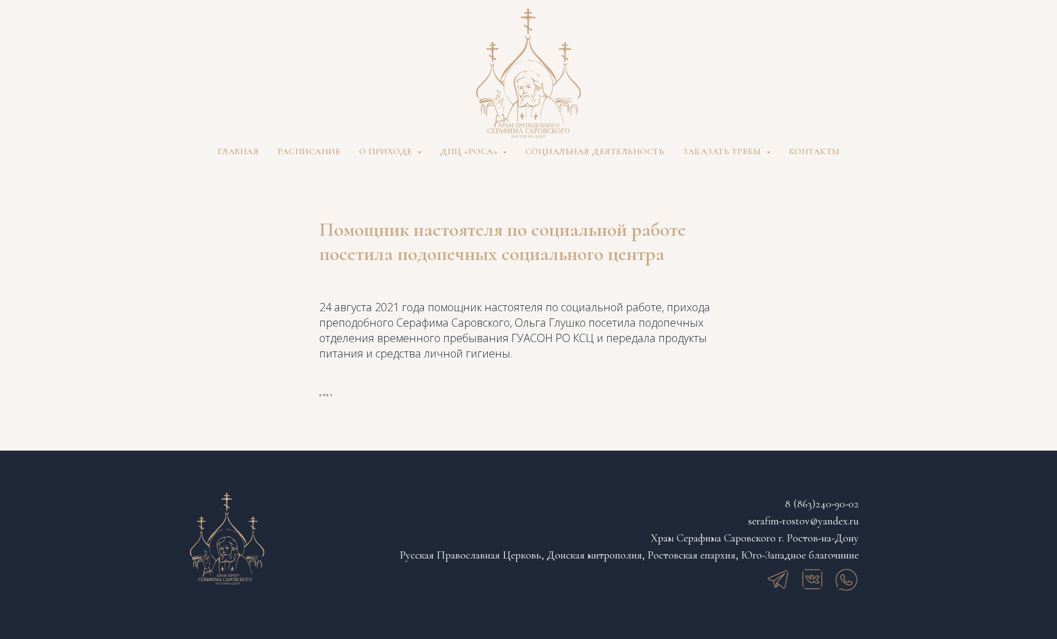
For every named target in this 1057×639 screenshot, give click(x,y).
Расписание (308, 151)
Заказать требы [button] (723, 151)
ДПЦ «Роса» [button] (470, 151)
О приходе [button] (387, 151)
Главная (238, 151)
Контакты (814, 151)
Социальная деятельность (594, 151)
